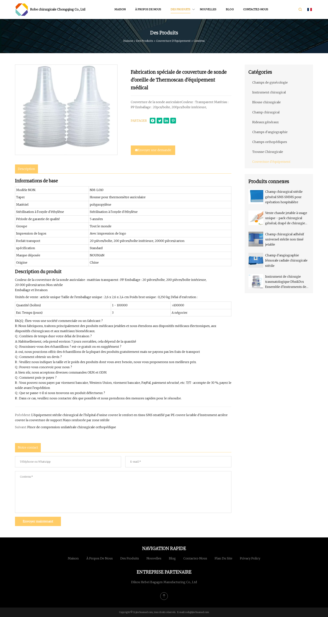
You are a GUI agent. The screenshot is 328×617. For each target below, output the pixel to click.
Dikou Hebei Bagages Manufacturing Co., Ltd (164, 582)
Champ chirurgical (266, 112)
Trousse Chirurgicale (267, 152)
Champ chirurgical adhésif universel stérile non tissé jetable (284, 239)
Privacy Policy (250, 558)
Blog (230, 9)
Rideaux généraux (265, 122)
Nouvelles (208, 9)
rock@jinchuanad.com (197, 612)
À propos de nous (148, 9)
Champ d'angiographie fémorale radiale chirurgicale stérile (286, 260)
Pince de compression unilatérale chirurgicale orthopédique (71, 427)
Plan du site (223, 558)
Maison (120, 9)
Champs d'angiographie (270, 132)
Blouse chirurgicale (266, 102)
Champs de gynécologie (270, 82)
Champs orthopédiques (269, 142)
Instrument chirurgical (269, 92)
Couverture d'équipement (173, 41)
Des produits (180, 9)
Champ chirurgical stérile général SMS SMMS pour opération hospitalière (284, 197)
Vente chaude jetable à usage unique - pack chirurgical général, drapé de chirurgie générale (286, 218)
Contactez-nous (255, 9)
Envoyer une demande (154, 150)
